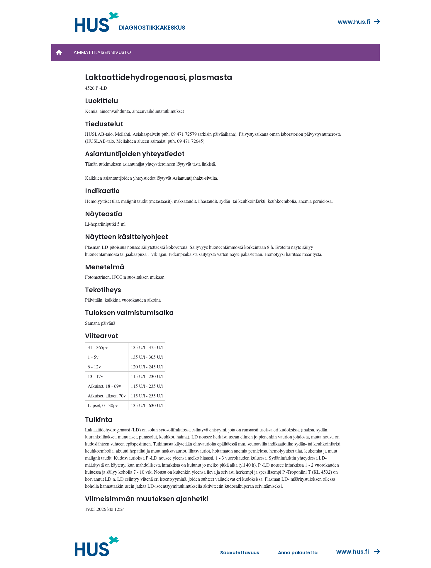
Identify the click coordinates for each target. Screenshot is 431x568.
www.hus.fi (354, 22)
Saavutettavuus (239, 552)
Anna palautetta (298, 552)
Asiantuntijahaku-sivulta (194, 178)
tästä (196, 164)
